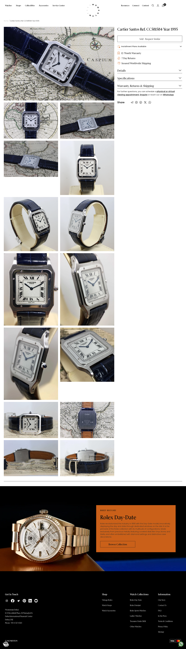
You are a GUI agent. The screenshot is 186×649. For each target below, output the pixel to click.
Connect (135, 5)
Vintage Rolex (107, 600)
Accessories (43, 5)
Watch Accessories (109, 610)
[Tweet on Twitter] (132, 102)
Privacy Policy (163, 626)
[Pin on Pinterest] (136, 102)
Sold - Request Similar (149, 38)
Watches (8, 5)
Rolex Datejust (135, 605)
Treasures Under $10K (138, 621)
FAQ (159, 610)
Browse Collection (118, 544)
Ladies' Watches (136, 616)
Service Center (59, 5)
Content (145, 5)
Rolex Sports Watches (138, 610)
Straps (18, 5)
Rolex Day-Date (136, 600)
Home (6, 21)
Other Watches (135, 626)
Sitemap (161, 632)
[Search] (153, 5)
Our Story (161, 600)
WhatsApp (168, 94)
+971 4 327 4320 (16, 623)
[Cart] (163, 5)
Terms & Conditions (165, 621)
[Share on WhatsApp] (149, 102)
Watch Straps (107, 605)
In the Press (162, 616)
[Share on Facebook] (140, 102)
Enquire (143, 94)
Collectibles (30, 5)
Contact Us (162, 605)
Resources (125, 5)
